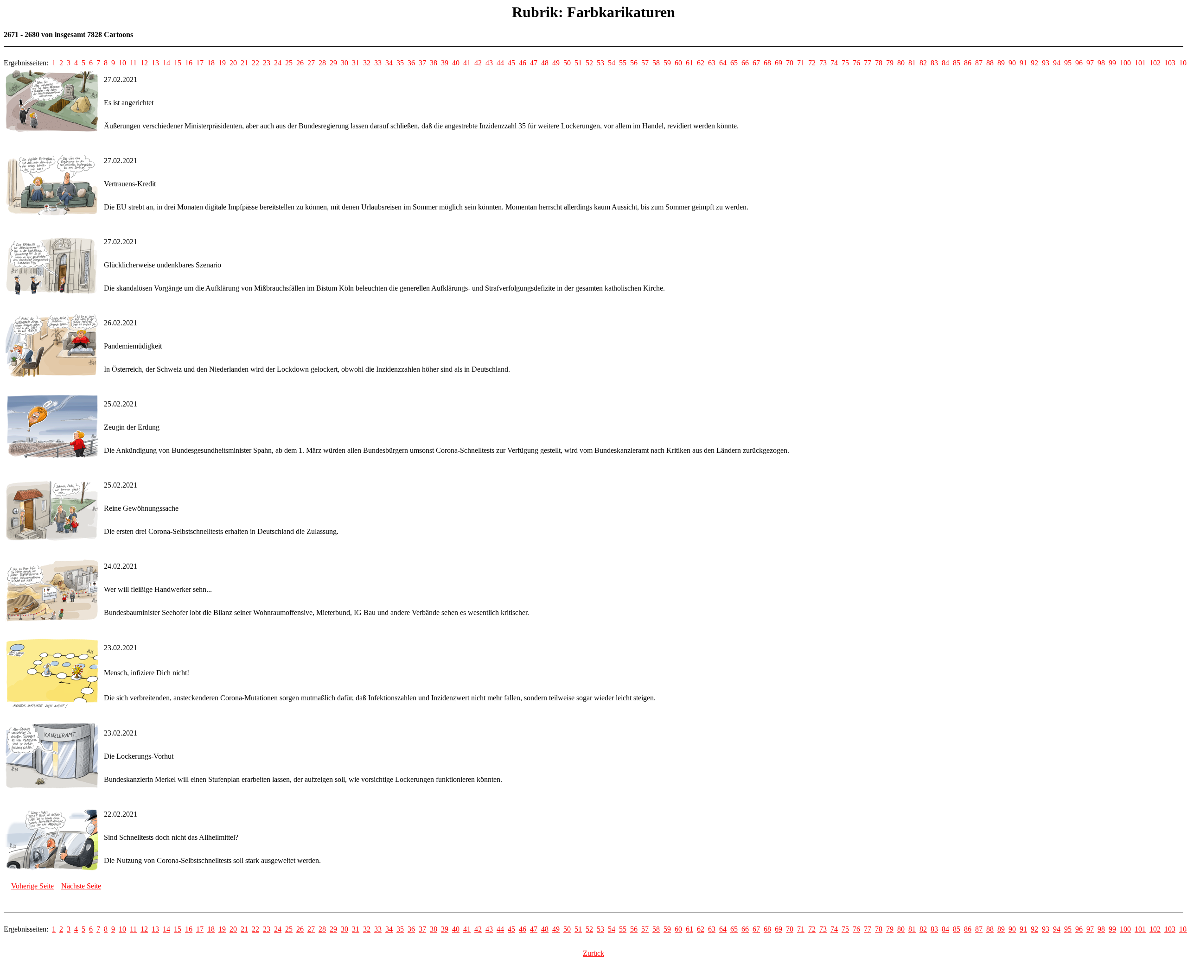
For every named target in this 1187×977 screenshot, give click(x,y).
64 (723, 63)
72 (812, 63)
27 (311, 63)
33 (378, 63)
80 (901, 63)
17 (200, 63)
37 (422, 63)
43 (489, 63)
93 (1045, 63)
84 (945, 63)
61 (689, 63)
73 (823, 63)
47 (533, 63)
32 (366, 63)
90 (1012, 63)
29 (333, 63)
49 (556, 63)
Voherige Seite (32, 886)
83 (934, 63)
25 (289, 63)
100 (1125, 63)
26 (300, 63)
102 (1155, 63)
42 (478, 63)
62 (700, 63)
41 (467, 63)
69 (778, 63)
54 (611, 63)
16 (188, 63)
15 (177, 63)
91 (1023, 63)
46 (522, 63)
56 (634, 63)
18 (211, 63)
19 (222, 63)
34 (389, 63)
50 (567, 63)
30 (344, 63)
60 (678, 63)
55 (622, 63)
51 (578, 63)
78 (878, 63)
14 (166, 63)
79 (889, 63)
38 (433, 63)
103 (1169, 63)
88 (990, 63)
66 (745, 63)
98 (1101, 63)
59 (667, 63)
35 (400, 63)
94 (1056, 63)
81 (912, 63)
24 (277, 63)
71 (800, 63)
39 (444, 63)
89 (1001, 63)
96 (1079, 63)
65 (734, 63)
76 (856, 63)
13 (155, 63)
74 (834, 63)
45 (511, 63)
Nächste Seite (81, 886)
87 (979, 63)
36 (411, 63)
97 (1090, 63)
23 (266, 63)
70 (789, 63)
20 (233, 63)
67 (756, 63)
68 (767, 63)
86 (967, 63)
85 (956, 63)
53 (600, 63)
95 (1068, 63)
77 (867, 63)
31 (355, 63)
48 (545, 63)
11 (133, 63)
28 (322, 63)
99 (1112, 63)
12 (144, 63)
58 (656, 63)
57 (645, 63)
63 (711, 63)
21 (244, 63)
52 (589, 63)
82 (923, 63)
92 (1034, 63)
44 (500, 63)
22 (255, 63)
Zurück (593, 953)
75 (845, 63)
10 (122, 63)
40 (455, 63)
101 (1140, 63)
